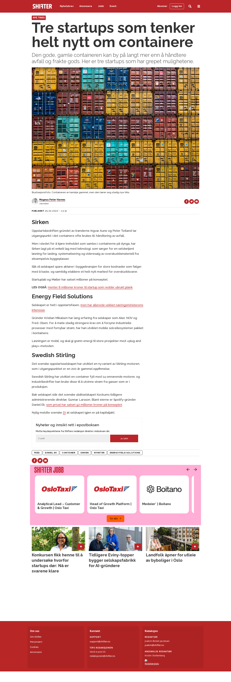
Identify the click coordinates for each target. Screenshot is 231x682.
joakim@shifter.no (154, 645)
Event (113, 6)
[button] (187, 469)
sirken (84, 452)
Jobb (101, 6)
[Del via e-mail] (196, 201)
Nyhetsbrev (67, 6)
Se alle (114, 518)
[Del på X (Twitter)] (191, 201)
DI (64, 412)
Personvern (36, 641)
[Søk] (189, 6)
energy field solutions (125, 452)
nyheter (99, 452)
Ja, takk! (124, 438)
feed (37, 452)
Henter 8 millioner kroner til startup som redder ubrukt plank (90, 287)
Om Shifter (35, 636)
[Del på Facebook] (186, 201)
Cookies (34, 646)
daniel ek (51, 452)
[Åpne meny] (199, 6)
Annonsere (85, 6)
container (68, 452)
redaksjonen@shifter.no (102, 655)
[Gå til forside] (42, 6)
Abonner (162, 6)
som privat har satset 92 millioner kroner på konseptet (84, 404)
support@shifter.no (100, 641)
